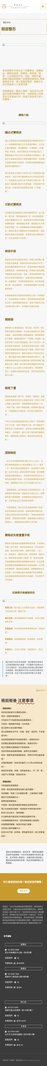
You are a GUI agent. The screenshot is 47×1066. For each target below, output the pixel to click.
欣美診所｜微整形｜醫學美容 (12, 1060)
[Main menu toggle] (43, 6)
